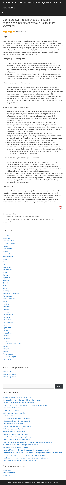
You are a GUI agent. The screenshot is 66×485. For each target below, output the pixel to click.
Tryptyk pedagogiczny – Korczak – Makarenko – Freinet (21, 400)
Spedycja (6, 341)
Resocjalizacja (7, 333)
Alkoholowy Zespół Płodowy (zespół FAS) (17, 437)
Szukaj (5, 383)
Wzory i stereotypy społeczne (13, 424)
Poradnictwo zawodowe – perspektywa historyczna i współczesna (25, 458)
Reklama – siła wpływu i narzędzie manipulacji (18, 402)
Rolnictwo (6, 336)
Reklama (6, 330)
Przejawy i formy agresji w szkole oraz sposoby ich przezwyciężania (26, 450)
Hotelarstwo (7, 288)
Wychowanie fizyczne (10, 357)
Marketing (6, 309)
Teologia (5, 346)
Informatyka (7, 291)
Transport (6, 349)
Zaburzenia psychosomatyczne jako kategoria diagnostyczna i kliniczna (27, 442)
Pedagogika (7, 312)
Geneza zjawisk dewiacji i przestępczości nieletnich (20, 445)
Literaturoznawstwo (9, 299)
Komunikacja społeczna (11, 293)
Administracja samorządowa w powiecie (16, 418)
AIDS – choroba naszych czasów (14, 413)
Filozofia (5, 272)
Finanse (5, 275)
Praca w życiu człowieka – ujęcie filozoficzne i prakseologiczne (24, 455)
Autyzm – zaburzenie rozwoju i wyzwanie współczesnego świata (25, 405)
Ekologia (5, 259)
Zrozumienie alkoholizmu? (11, 408)
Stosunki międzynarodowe (12, 343)
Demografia (7, 254)
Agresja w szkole (8, 416)
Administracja (7, 235)
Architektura (7, 238)
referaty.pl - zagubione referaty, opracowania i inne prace (32, 5)
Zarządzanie (7, 359)
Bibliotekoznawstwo (9, 243)
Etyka (4, 264)
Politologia (6, 317)
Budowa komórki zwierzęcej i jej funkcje (16, 439)
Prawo (5, 325)
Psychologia (7, 328)
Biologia (5, 246)
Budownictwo (7, 249)
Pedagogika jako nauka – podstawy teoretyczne (19, 460)
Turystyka (6, 351)
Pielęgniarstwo (8, 314)
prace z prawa (7, 371)
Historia (5, 285)
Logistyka (6, 304)
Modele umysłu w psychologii (13, 429)
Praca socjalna (8, 322)
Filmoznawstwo (8, 270)
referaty (50, 482)
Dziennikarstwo (8, 256)
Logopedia (6, 306)
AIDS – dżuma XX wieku (11, 410)
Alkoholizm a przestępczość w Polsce (15, 434)
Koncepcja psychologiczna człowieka (15, 447)
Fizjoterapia (7, 278)
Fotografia (6, 280)
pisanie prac (7, 470)
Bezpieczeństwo (10, 214)
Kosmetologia (7, 296)
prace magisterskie (9, 374)
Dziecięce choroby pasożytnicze (14, 431)
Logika (5, 301)
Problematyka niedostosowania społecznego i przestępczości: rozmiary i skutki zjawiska (33, 453)
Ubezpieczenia (8, 354)
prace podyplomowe (10, 377)
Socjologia (6, 338)
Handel (5, 283)
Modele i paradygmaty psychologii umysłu (17, 426)
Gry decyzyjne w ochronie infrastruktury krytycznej (22, 216)
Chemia (5, 251)
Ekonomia (6, 262)
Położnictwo (7, 320)
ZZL (4, 362)
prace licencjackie (9, 473)
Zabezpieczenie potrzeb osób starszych (16, 421)
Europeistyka (7, 267)
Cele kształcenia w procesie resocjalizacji (17, 397)
